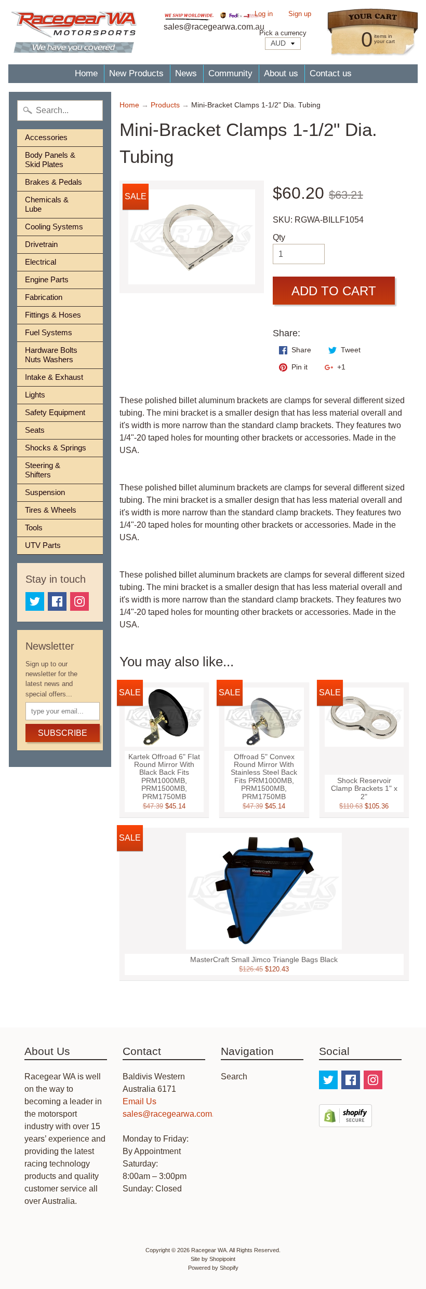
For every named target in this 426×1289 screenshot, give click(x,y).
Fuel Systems (48, 332)
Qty (279, 237)
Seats (35, 430)
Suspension (45, 492)
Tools (34, 527)
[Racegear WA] (73, 32)
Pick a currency (283, 33)
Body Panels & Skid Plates (50, 159)
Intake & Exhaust (54, 377)
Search (234, 1076)
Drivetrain (41, 244)
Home (86, 73)
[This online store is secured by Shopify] (345, 1120)
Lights (35, 394)
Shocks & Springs (55, 447)
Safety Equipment (55, 412)
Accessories (46, 137)
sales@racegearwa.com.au (173, 1113)
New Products (136, 73)
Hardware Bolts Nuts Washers (51, 355)
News (186, 73)
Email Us (139, 1101)
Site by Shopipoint (213, 1259)
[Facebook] (57, 601)
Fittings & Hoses (53, 314)
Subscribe (62, 733)
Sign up (299, 14)
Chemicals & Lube (47, 204)
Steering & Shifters (42, 470)
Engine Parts (47, 279)
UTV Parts (43, 545)
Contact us (331, 73)
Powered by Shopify (213, 1268)
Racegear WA (209, 1250)
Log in (264, 14)
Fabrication (43, 297)
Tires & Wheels (50, 509)
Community (230, 73)
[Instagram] (79, 601)
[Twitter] (34, 601)
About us (281, 73)
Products (165, 105)
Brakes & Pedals (53, 181)
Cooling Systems (54, 226)
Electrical (40, 261)
